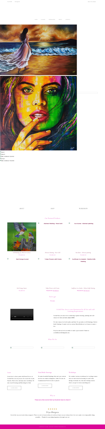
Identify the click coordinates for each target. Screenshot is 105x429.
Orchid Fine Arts (52, 11)
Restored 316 (62, 426)
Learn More (14, 387)
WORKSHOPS (83, 208)
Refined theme (53, 426)
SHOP (52, 208)
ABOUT (21, 208)
